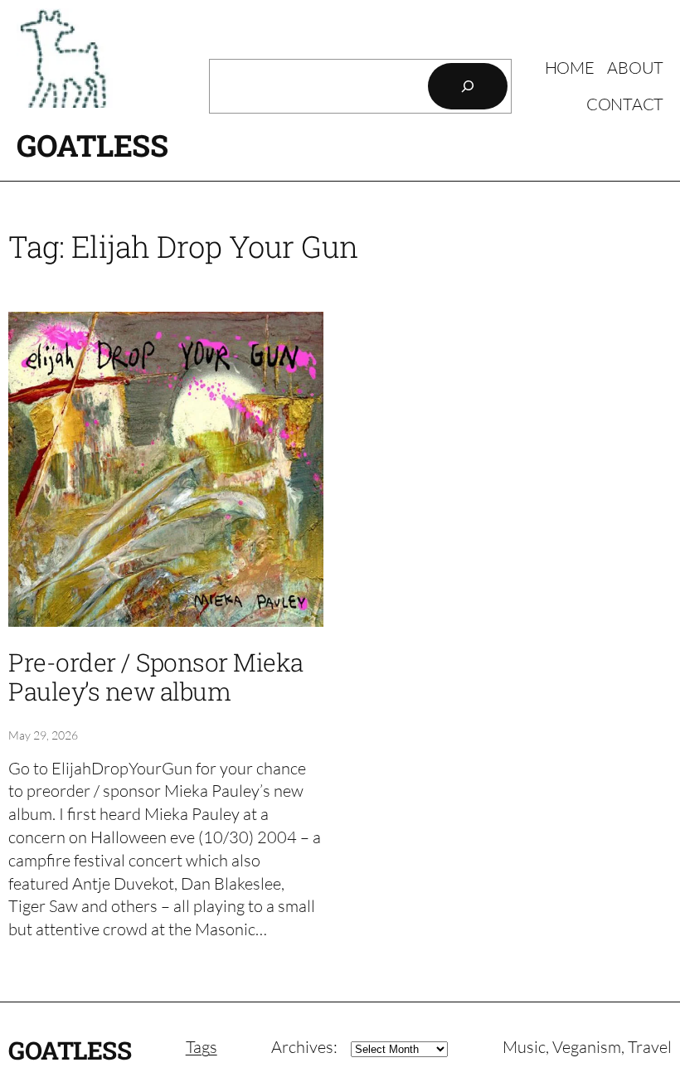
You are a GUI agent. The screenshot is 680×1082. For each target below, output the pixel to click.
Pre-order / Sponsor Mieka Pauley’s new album (156, 677)
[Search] (468, 86)
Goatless (92, 145)
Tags (201, 1046)
